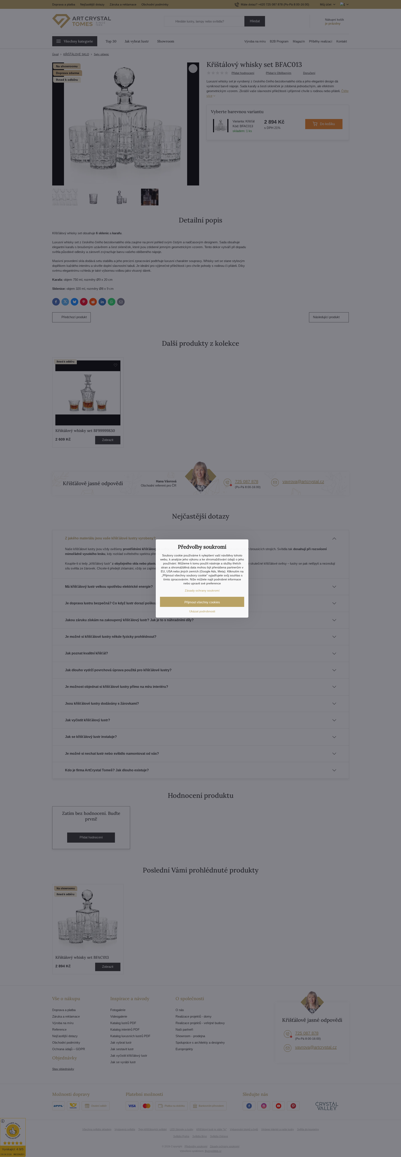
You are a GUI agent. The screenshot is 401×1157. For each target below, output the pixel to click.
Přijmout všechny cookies (202, 602)
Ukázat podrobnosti (202, 611)
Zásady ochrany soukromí (202, 590)
